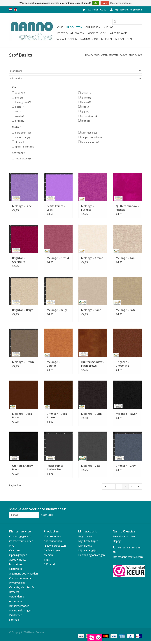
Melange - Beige (57, 310)
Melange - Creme (92, 258)
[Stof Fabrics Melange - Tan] (127, 239)
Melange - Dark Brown (22, 415)
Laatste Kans (118, 33)
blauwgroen (23, 102)
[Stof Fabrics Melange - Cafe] (127, 291)
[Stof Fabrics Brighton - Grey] (127, 446)
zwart (19, 116)
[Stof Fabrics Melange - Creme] (92, 239)
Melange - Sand (91, 310)
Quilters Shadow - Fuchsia (127, 207)
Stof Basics (135, 55)
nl (10, 9)
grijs (85, 111)
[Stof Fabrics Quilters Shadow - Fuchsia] (127, 187)
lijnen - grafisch (24, 146)
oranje (86, 93)
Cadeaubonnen (66, 39)
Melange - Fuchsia (87, 207)
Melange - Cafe (126, 310)
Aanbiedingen (52, 550)
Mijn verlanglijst (87, 550)
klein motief (89, 132)
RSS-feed (49, 564)
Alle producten (52, 536)
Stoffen (113, 55)
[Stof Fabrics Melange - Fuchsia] (92, 187)
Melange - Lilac (21, 206)
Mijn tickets (85, 545)
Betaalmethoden (19, 606)
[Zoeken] (115, 22)
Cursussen (92, 27)
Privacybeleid (17, 582)
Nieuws (108, 27)
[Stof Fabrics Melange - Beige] (58, 291)
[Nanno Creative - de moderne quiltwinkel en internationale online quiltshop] (31, 30)
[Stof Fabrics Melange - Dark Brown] (23, 395)
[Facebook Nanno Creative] (126, 509)
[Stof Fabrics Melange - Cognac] (58, 343)
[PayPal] (130, 636)
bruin (20, 120)
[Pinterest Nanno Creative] (132, 509)
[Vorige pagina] (105, 486)
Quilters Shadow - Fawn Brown (92, 363)
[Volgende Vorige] (138, 486)
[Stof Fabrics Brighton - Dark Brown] (58, 395)
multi (85, 120)
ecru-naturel (89, 116)
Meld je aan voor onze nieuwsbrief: (37, 509)
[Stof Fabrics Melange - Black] (92, 395)
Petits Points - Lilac (56, 207)
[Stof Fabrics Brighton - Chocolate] (127, 343)
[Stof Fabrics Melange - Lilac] (23, 187)
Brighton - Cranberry (18, 259)
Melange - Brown (23, 362)
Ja (95, 3)
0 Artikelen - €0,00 (97, 9)
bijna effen (23, 132)
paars (19, 106)
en (15, 9)
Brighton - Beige (22, 310)
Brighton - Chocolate (122, 363)
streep (20, 142)
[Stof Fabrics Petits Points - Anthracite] (58, 446)
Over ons (14, 550)
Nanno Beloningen (20, 610)
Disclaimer (15, 615)
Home (59, 27)
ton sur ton (22, 137)
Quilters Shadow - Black (23, 467)
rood (20, 93)
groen (86, 97)
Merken (106, 39)
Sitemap (14, 619)
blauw (86, 102)
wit (18, 111)
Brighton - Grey (126, 465)
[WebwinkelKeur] (127, 571)
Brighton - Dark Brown (57, 415)
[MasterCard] (105, 636)
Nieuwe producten (55, 545)
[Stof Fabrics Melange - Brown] (23, 343)
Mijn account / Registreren (128, 9)
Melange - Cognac (53, 363)
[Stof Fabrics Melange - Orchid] (58, 239)
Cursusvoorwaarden (21, 578)
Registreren (85, 536)
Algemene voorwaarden (23, 573)
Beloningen (123, 39)
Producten (74, 27)
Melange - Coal (91, 465)
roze (85, 106)
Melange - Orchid (58, 258)
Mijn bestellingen (88, 541)
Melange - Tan (125, 258)
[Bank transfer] (80, 636)
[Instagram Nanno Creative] (139, 509)
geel (19, 97)
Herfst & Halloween (69, 33)
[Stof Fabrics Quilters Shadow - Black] (23, 446)
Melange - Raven (126, 413)
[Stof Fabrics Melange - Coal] (92, 446)
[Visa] (113, 636)
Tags (47, 559)
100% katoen (24, 158)
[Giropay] (138, 636)
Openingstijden (18, 555)
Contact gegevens (20, 536)
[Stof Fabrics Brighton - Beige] (23, 291)
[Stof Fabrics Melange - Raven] (127, 395)
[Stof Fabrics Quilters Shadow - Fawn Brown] (92, 343)
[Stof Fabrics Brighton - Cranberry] (23, 239)
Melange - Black (91, 413)
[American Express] (122, 636)
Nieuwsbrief (16, 568)
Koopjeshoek (96, 33)
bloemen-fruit (90, 142)
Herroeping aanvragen (91, 555)
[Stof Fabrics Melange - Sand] (92, 291)
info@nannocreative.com (128, 557)
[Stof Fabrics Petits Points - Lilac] (58, 187)
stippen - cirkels (91, 137)
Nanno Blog (89, 39)
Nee (105, 3)
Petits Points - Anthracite (56, 467)
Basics (123, 55)
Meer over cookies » (121, 3)
